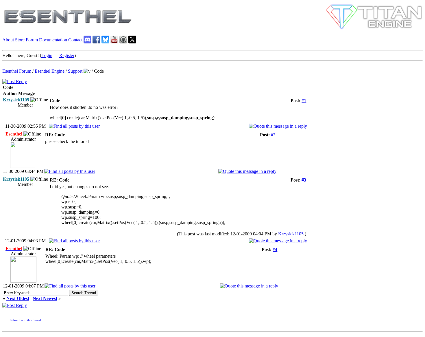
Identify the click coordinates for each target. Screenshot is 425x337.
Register (66, 55)
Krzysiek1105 (291, 233)
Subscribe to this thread (25, 320)
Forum (32, 39)
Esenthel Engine (49, 71)
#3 (304, 179)
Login (46, 55)
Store (20, 39)
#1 (304, 100)
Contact (75, 39)
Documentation (53, 39)
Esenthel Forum (16, 71)
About (8, 39)
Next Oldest (17, 298)
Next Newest (45, 298)
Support (75, 71)
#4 (275, 249)
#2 (273, 134)
